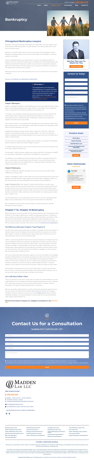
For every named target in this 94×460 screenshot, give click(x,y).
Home (39, 5)
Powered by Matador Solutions (69, 457)
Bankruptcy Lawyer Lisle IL (11, 427)
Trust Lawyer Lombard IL (74, 433)
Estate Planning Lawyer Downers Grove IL (14, 433)
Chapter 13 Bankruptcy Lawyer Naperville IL (78, 435)
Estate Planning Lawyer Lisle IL (33, 427)
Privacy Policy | (53, 457)
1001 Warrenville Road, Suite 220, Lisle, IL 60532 (20, 406)
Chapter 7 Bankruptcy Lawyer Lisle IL (13, 429)
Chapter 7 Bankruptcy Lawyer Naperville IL (35, 435)
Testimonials (68, 5)
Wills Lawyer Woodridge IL (11, 435)
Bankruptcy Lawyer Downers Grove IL (34, 431)
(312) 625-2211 (56, 329)
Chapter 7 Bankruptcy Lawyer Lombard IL (78, 431)
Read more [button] (70, 181)
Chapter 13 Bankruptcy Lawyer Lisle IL (13, 431)
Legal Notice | (46, 457)
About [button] (46, 5)
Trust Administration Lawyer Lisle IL (77, 427)
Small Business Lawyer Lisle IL (54, 429)
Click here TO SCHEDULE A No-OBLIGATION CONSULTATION (21, 79)
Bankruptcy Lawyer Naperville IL (55, 436)
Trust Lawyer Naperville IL (10, 437)
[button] (86, 176)
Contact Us (84, 5)
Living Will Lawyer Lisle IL (53, 427)
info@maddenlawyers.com (15, 404)
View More (76, 187)
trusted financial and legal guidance (49, 222)
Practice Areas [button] (56, 5)
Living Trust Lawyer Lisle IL (32, 429)
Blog (76, 5)
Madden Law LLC (41, 293)
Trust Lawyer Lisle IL (73, 429)
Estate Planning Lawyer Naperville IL (56, 434)
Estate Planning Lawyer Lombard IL (34, 433)
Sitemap (59, 457)
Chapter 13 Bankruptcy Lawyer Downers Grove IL (56, 432)
